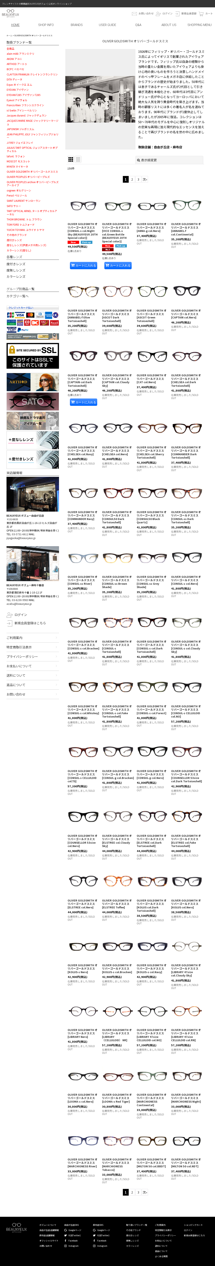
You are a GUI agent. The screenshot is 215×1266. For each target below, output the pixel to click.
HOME (15, 25)
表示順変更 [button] (149, 160)
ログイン (168, 13)
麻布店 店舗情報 (47, 1235)
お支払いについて (19, 666)
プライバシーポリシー (22, 656)
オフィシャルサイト (48, 1240)
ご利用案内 (14, 637)
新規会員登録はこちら (30, 623)
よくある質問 (161, 1256)
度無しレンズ (16, 270)
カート (209, 13)
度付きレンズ (16, 264)
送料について (16, 675)
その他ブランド (133, 1230)
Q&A (138, 25)
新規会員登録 (189, 13)
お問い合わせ (146, 13)
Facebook (73, 1240)
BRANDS (77, 25)
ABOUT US (168, 25)
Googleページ (74, 1230)
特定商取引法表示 (19, 647)
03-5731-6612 (20, 534)
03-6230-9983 (20, 600)
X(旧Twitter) (74, 1235)
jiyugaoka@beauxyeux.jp (21, 538)
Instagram (73, 1245)
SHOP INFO (46, 25)
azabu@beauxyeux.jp (19, 603)
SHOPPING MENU (199, 25)
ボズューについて (47, 1224)
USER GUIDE (107, 25)
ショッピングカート (193, 1224)
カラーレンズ (16, 276)
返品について (16, 685)
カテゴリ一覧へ (18, 296)
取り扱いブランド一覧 (136, 1224)
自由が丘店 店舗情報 (49, 1230)
